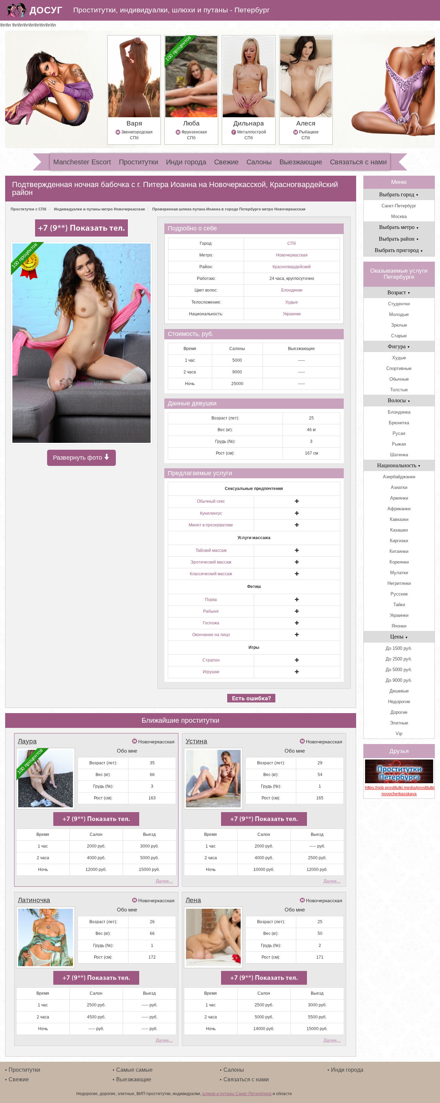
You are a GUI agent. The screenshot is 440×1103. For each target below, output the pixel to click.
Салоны (259, 162)
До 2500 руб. (399, 659)
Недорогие (399, 701)
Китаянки (398, 551)
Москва (399, 216)
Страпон (211, 660)
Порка (211, 599)
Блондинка (399, 412)
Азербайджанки (399, 476)
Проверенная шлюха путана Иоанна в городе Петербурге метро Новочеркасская (228, 209)
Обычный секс (211, 501)
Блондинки (291, 290)
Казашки (399, 530)
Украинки (292, 314)
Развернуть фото (78, 457)
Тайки (399, 604)
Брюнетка (399, 422)
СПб (291, 243)
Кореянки (399, 562)
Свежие (226, 162)
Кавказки (399, 519)
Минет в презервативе (211, 525)
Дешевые (399, 691)
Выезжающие (300, 162)
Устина (196, 741)
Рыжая (399, 444)
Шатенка (399, 454)
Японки (399, 626)
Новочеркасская (292, 255)
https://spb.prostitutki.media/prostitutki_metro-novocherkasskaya (399, 790)
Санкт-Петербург (399, 205)
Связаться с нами (358, 162)
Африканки (398, 508)
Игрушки (211, 671)
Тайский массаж (211, 550)
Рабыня (211, 611)
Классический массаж (211, 573)
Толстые (399, 389)
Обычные (399, 379)
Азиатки (399, 487)
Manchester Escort (82, 162)
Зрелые (399, 325)
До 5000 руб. (399, 669)
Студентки (399, 303)
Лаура (27, 741)
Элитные (399, 722)
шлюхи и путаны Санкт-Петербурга (237, 1093)
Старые (399, 335)
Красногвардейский (292, 266)
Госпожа (211, 623)
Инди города (186, 162)
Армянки (399, 498)
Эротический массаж (210, 562)
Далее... (164, 881)
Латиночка (34, 900)
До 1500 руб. (399, 648)
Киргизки (399, 540)
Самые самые (134, 1070)
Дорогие (398, 712)
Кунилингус (211, 513)
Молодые (399, 314)
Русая (399, 433)
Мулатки (399, 572)
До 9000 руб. (399, 680)
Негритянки (399, 583)
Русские (399, 594)
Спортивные (398, 368)
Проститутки (138, 162)
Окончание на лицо (211, 634)
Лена (193, 900)
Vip (399, 733)
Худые (291, 302)
